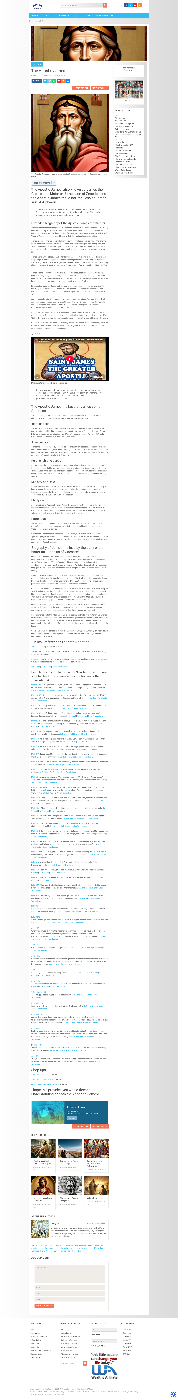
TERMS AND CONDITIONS (38, 1336)
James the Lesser (46, 1248)
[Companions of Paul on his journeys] (70, 1148)
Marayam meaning (105, 15)
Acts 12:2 (35, 945)
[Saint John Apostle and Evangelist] (43, 1185)
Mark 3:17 (35, 754)
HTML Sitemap (35, 1357)
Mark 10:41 (35, 808)
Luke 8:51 (35, 885)
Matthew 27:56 (37, 731)
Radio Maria (127, 1336)
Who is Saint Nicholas (124, 173)
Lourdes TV (127, 1340)
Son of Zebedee (74, 1251)
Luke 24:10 (35, 917)
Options (72, 1118)
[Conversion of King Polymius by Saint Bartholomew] (96, 1148)
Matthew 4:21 (36, 685)
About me (85, 15)
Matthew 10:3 (36, 705)
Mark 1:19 (35, 739)
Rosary (49, 15)
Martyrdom (98, 1248)
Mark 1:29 (35, 746)
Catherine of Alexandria (124, 129)
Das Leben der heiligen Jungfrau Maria (128, 136)
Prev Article (82, 88)
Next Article (98, 88)
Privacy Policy (34, 1347)
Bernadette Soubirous (124, 126)
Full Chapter (46, 667)
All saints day (120, 118)
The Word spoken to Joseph (126, 164)
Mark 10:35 (35, 798)
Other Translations (59, 667)
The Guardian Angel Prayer (126, 156)
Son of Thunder (60, 1251)
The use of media (36, 1354)
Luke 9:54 (35, 906)
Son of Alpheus (46, 1251)
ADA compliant (35, 1333)
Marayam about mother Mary (38, 1389)
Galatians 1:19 (37, 1003)
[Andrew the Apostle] (96, 1185)
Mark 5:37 (35, 769)
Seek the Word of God (68, 1357)
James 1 (34, 646)
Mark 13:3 (35, 816)
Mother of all (65, 15)
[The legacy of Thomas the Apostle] (70, 1185)
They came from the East (125, 167)
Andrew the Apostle (95, 1198)
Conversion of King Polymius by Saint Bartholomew (94, 1163)
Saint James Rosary (39, 1075)
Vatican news (127, 1343)
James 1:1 (38, 1045)
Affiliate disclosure (36, 1340)
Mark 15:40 (35, 831)
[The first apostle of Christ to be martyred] (43, 1148)
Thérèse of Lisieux (122, 162)
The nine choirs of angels (125, 159)
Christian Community (44, 1245)
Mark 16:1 (35, 841)
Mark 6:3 (34, 777)
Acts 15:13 (35, 970)
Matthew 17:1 (36, 721)
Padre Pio (119, 148)
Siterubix (80, 1389)
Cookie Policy (34, 1343)
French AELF (127, 1350)
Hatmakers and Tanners (83, 1245)
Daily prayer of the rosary (69, 1340)
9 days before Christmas (69, 1343)
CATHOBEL (126, 1354)
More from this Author (96, 1223)
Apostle (38, 64)
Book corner (127, 1333)
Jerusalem (88, 1248)
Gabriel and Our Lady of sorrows (128, 132)
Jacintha (118, 139)
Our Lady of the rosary (57, 1392)
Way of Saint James (123, 170)
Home (37, 15)
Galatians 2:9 (36, 1014)
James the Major (61, 1248)
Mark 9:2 (34, 787)
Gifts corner (127, 1329)
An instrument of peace (124, 123)
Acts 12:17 (35, 956)
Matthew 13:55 (37, 713)
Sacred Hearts (66, 1333)
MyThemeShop (65, 1389)
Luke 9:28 (35, 895)
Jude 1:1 (34, 1056)
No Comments (60, 75)
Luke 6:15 (35, 870)
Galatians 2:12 (37, 1028)
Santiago (35, 1251)
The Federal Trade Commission (40, 1350)
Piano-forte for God (123, 151)
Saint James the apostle (41, 1079)
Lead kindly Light (66, 1350)
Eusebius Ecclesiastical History (44, 1084)
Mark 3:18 (35, 762)
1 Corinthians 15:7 (38, 992)
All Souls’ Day (120, 121)
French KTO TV (128, 1347)
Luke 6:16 (35, 877)
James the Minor (76, 1248)
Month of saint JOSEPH (124, 145)
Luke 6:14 (35, 862)
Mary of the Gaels (122, 142)
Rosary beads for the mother (70, 1336)
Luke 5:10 (35, 852)
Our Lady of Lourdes (73, 1392)
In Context (35, 667)
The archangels (121, 153)
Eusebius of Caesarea (64, 1245)
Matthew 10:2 (36, 695)
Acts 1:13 (35, 928)
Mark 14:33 (35, 823)
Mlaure (90, 1389)
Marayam (35, 75)
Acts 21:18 (35, 981)
